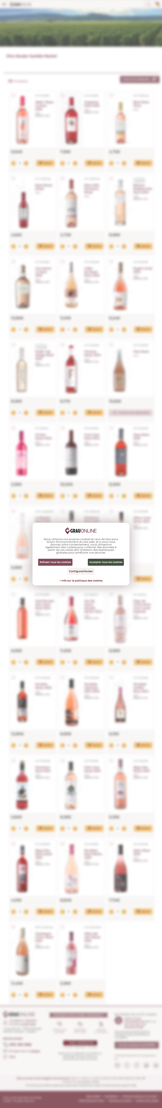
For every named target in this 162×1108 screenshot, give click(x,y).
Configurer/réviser (81, 571)
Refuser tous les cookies (55, 562)
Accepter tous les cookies (105, 562)
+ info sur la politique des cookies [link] (81, 580)
